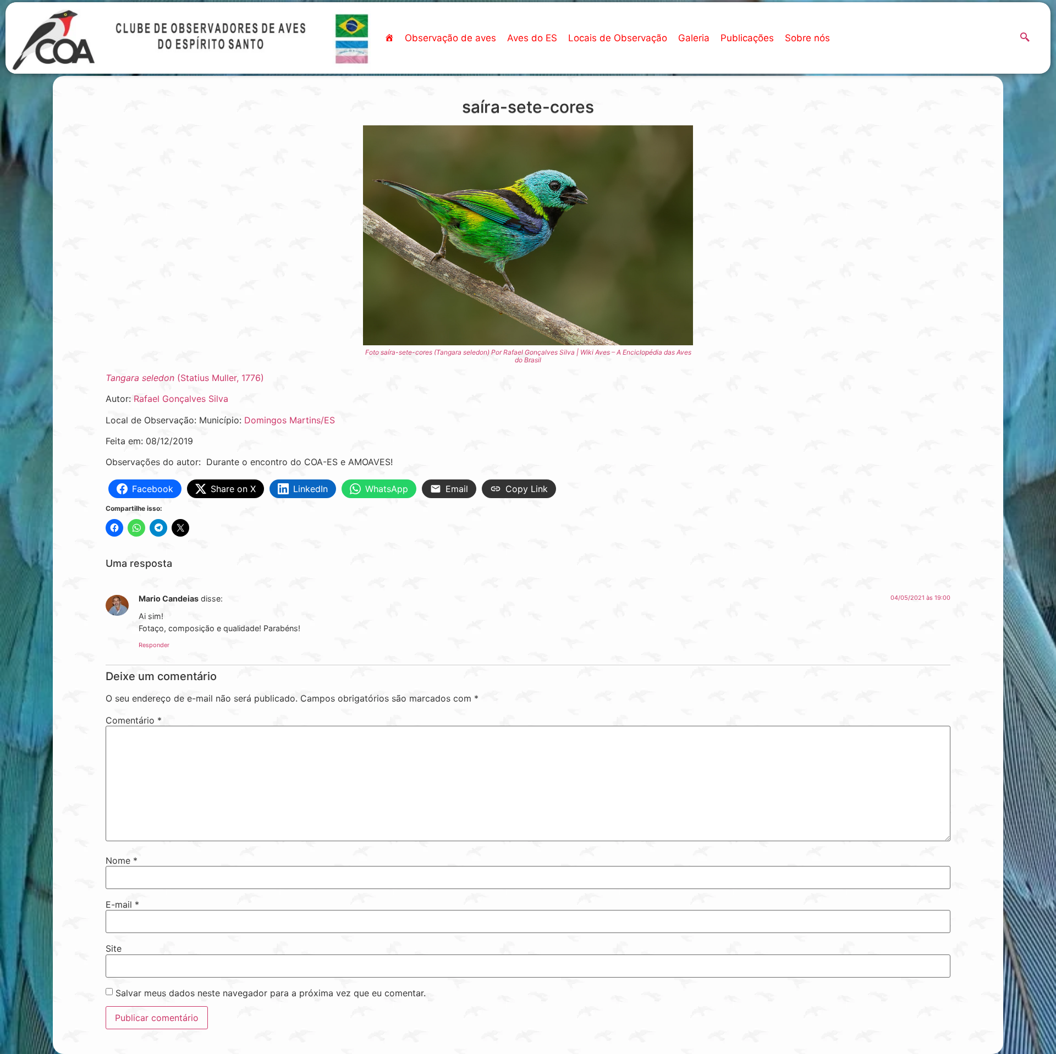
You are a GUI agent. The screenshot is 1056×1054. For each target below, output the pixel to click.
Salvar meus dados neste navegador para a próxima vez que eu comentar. (271, 993)
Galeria (694, 37)
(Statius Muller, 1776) (185, 377)
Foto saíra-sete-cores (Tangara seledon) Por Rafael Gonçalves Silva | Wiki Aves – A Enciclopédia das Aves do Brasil (528, 356)
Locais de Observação (617, 37)
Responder (154, 645)
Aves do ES (532, 37)
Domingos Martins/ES (289, 420)
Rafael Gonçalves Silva (181, 398)
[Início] (389, 38)
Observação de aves (450, 37)
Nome (122, 860)
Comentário (134, 720)
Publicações (747, 37)
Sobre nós (807, 37)
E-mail (122, 904)
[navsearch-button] (1025, 38)
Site (114, 948)
